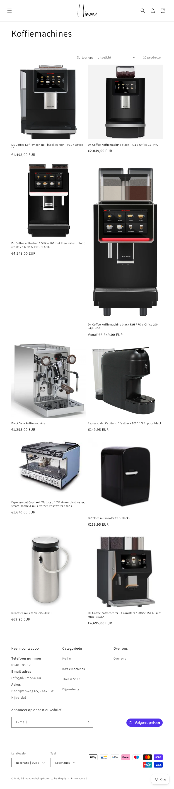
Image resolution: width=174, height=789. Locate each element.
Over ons (120, 658)
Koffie (66, 658)
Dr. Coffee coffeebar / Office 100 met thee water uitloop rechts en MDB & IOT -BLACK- (48, 245)
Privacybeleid (79, 778)
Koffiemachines (73, 669)
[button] (9, 11)
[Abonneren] (88, 722)
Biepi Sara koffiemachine (28, 423)
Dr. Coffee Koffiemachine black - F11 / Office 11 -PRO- (124, 145)
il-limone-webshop (32, 778)
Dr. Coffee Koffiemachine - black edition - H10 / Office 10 (47, 146)
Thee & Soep (71, 679)
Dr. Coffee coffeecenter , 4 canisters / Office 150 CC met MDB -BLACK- (124, 615)
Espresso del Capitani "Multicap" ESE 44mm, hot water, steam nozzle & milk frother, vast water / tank (48, 504)
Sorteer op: (85, 57)
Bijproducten (71, 689)
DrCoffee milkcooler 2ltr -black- (109, 518)
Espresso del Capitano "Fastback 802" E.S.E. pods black (125, 423)
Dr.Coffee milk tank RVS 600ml (31, 613)
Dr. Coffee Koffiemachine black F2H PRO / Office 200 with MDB (123, 326)
